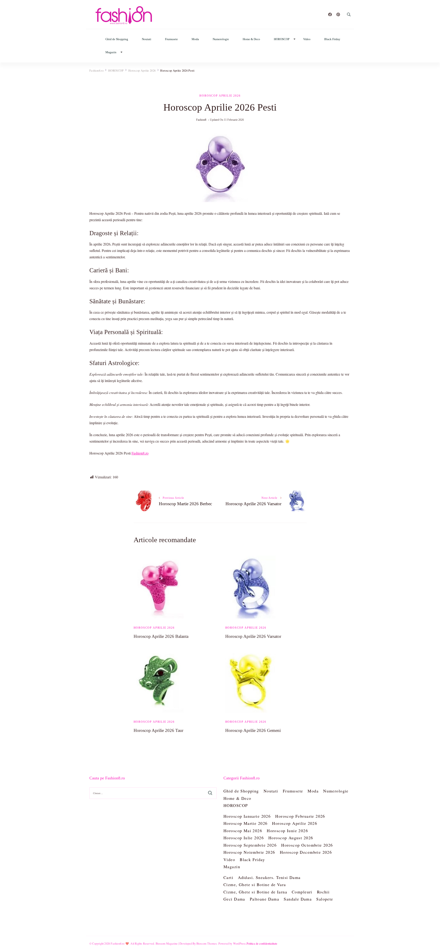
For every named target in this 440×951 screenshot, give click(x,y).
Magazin (110, 52)
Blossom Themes (206, 943)
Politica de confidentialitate (262, 943)
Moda (195, 39)
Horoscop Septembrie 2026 (250, 845)
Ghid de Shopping (116, 39)
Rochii (323, 892)
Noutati (146, 39)
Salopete (324, 899)
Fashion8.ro (140, 453)
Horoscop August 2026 (290, 837)
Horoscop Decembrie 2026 (306, 852)
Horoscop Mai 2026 (242, 830)
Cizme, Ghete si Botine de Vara (254, 884)
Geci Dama (234, 899)
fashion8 (201, 119)
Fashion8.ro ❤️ (120, 943)
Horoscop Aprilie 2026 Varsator (253, 636)
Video (307, 39)
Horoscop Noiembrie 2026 (249, 852)
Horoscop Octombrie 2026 (307, 845)
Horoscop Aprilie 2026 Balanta (161, 636)
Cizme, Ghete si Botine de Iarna (255, 892)
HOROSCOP (281, 39)
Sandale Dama (298, 899)
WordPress (239, 943)
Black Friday (332, 39)
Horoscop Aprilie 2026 (219, 95)
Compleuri (302, 892)
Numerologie (221, 39)
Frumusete (171, 39)
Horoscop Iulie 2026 (243, 837)
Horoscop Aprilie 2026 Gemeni (253, 730)
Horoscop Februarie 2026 (300, 816)
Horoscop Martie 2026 (245, 823)
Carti (228, 877)
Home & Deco (251, 39)
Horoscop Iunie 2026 (287, 830)
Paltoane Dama (264, 899)
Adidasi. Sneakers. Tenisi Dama (269, 877)
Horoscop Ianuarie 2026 (247, 816)
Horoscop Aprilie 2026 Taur (158, 730)
